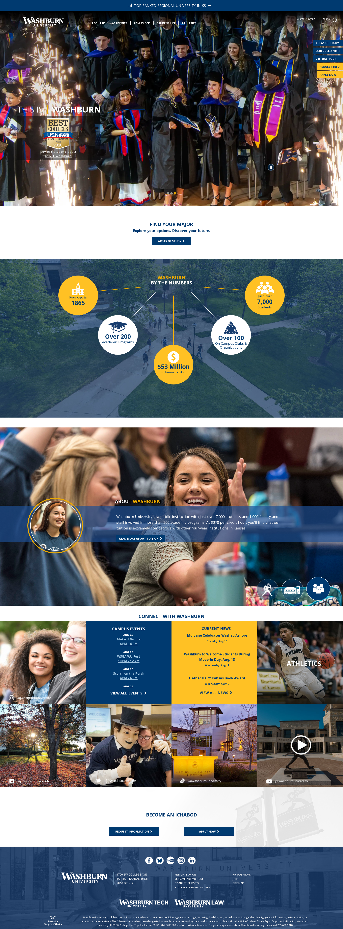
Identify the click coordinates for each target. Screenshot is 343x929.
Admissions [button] (142, 23)
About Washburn (58, 156)
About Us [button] (99, 23)
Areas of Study (327, 43)
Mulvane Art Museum (189, 879)
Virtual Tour (326, 59)
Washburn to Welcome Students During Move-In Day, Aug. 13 (217, 657)
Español (326, 19)
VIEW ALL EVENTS (126, 693)
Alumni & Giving (306, 19)
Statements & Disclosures (192, 887)
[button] (334, 21)
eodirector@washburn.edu (192, 925)
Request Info (330, 67)
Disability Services (187, 883)
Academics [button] (119, 23)
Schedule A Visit (328, 51)
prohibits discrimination (120, 917)
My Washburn (242, 874)
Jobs (236, 879)
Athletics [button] (189, 23)
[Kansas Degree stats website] (52, 922)
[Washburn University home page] (43, 22)
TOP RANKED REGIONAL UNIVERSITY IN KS (170, 5)
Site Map (238, 883)
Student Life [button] (166, 23)
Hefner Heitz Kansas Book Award (217, 678)
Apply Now (328, 74)
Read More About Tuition (139, 538)
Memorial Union (185, 874)
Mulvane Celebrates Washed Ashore (217, 635)
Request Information (132, 831)
